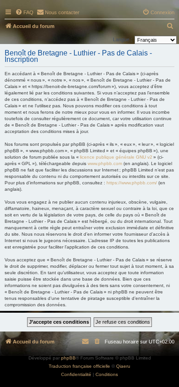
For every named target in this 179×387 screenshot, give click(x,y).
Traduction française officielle (79, 366)
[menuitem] (24, 12)
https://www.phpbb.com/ (131, 182)
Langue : (122, 39)
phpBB (68, 357)
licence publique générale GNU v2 (116, 157)
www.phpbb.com (105, 163)
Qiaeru (123, 366)
